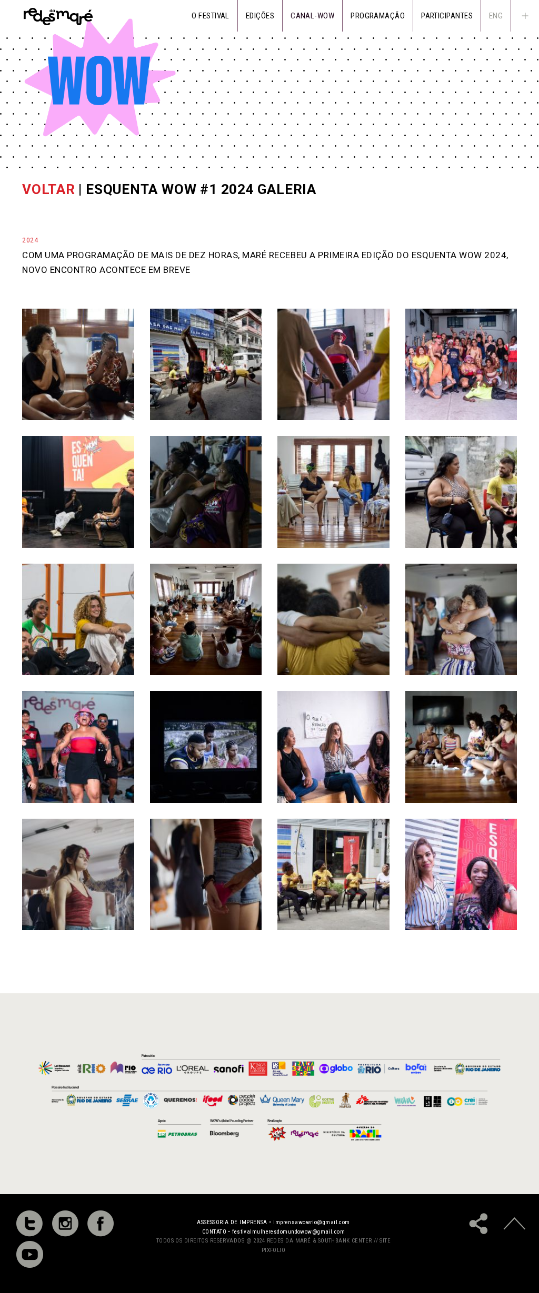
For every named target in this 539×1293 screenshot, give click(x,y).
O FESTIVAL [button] (210, 16)
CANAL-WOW (312, 16)
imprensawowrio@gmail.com (311, 1222)
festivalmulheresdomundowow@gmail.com (288, 1231)
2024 (30, 240)
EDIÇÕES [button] (260, 16)
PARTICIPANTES (447, 16)
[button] (525, 16)
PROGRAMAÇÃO (378, 16)
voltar (48, 189)
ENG (496, 16)
